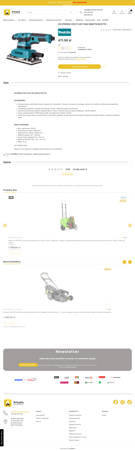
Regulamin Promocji (67, 4)
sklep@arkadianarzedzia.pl (93, 10)
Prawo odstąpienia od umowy (78, 437)
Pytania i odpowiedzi (42, 418)
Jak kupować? (40, 415)
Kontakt (104, 415)
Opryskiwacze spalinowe (15, 237)
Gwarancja (72, 421)
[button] (74, 12)
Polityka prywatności (75, 415)
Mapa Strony (73, 427)
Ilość (59, 45)
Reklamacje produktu (75, 434)
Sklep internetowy (67, 448)
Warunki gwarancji (74, 418)
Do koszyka (17, 253)
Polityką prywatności (70, 367)
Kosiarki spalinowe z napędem (12, 309)
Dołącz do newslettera (28, 365)
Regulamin (57, 365)
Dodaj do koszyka (80, 67)
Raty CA (38, 421)
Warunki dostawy (74, 440)
